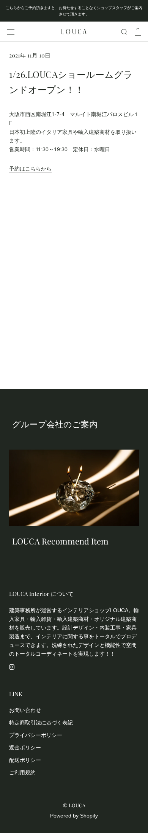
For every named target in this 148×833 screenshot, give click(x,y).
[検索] (124, 31)
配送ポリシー (25, 760)
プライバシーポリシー (35, 735)
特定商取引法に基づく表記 (41, 723)
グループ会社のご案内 (55, 424)
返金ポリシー (25, 748)
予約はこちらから (30, 169)
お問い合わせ (25, 710)
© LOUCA (74, 805)
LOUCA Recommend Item (60, 541)
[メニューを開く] (10, 32)
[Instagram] (11, 666)
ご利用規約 (22, 772)
